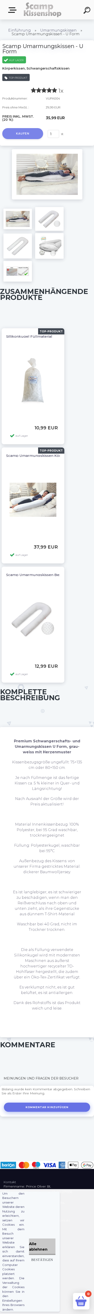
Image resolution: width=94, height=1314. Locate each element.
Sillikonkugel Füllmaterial (29, 336)
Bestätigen (42, 1259)
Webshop (13, 10)
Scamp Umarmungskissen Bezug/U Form (43, 575)
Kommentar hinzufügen (47, 1107)
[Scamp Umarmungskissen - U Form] (47, 151)
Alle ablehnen (38, 1247)
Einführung (19, 30)
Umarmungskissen (58, 30)
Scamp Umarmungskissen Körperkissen (42, 455)
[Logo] (42, 10)
